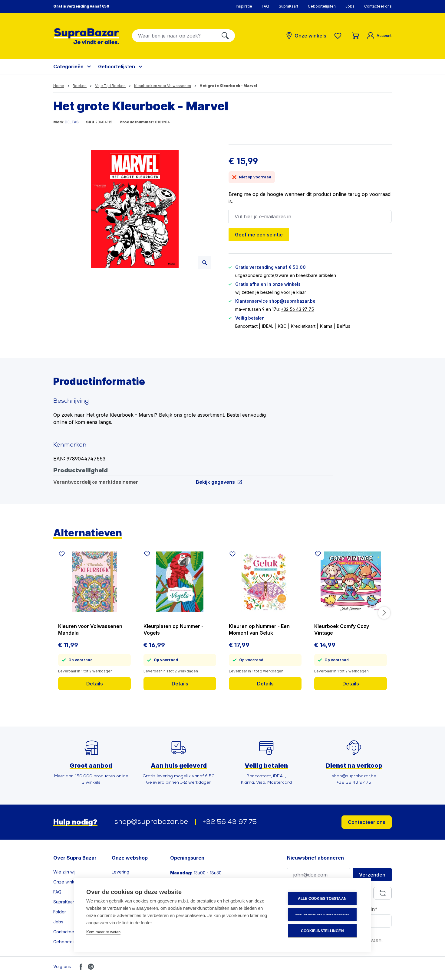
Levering (120, 871)
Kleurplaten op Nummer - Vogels (173, 629)
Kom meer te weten (103, 932)
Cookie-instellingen (322, 931)
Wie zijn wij (64, 871)
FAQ (265, 6)
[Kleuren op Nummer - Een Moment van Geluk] (265, 581)
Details (94, 684)
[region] (134, 209)
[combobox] (174, 35)
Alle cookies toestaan (322, 898)
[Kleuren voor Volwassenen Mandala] (94, 581)
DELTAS (72, 122)
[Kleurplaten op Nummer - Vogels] (180, 581)
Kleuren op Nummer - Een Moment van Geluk (259, 629)
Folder (59, 911)
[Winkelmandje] (355, 35)
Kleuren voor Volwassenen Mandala (90, 629)
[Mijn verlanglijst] (339, 35)
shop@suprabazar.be (292, 301)
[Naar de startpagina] (87, 36)
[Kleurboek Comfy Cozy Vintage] (350, 581)
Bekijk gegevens (215, 482)
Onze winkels (66, 881)
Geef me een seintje (259, 235)
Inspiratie (244, 6)
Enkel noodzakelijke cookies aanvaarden (322, 914)
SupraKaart (288, 6)
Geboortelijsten (322, 6)
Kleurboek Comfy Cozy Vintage (341, 629)
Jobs (349, 6)
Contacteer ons (378, 6)
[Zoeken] (225, 35)
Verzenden (372, 875)
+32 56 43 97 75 (297, 309)
